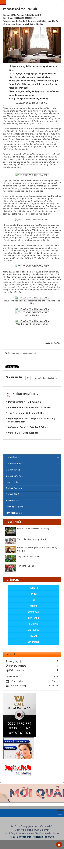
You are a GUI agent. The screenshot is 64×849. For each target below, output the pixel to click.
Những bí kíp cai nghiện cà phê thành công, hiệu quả (37, 549)
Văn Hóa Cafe (12, 500)
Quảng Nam (33, 612)
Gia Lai (33, 636)
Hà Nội (34, 594)
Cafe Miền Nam (13, 470)
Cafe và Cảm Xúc (14, 488)
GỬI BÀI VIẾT (33, 642)
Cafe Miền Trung (14, 463)
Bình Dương (33, 630)
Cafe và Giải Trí (13, 494)
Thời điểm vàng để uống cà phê (31, 539)
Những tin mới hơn (25, 394)
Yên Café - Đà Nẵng (26, 566)
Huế (33, 600)
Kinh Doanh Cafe (14, 513)
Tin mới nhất (13, 522)
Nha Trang (33, 618)
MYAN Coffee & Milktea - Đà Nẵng (33, 528)
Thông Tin (33, 588)
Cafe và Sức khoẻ (14, 476)
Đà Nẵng (33, 606)
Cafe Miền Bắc (13, 457)
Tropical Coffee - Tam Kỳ (28, 556)
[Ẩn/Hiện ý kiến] (28, 378)
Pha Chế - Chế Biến (15, 506)
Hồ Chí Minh (33, 624)
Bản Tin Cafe (12, 482)
